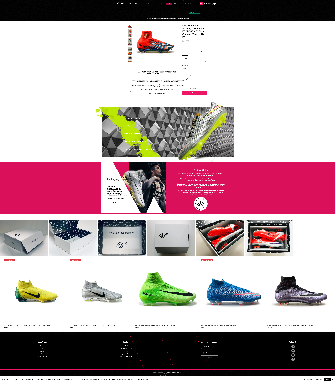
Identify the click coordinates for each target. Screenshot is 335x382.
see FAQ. (175, 81)
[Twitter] (293, 351)
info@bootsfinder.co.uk (169, 375)
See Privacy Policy (143, 379)
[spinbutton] (186, 82)
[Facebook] (293, 359)
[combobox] (194, 61)
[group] (167, 294)
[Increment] (189, 82)
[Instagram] (293, 346)
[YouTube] (293, 355)
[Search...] (201, 3)
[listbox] (194, 12)
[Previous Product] (1, 291)
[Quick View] (167, 291)
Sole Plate (185, 72)
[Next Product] (334, 291)
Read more (185, 55)
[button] (146, 3)
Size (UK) (185, 58)
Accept (327, 379)
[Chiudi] (333, 379)
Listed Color (186, 65)
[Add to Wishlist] (205, 88)
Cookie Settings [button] (308, 379)
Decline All (319, 379)
